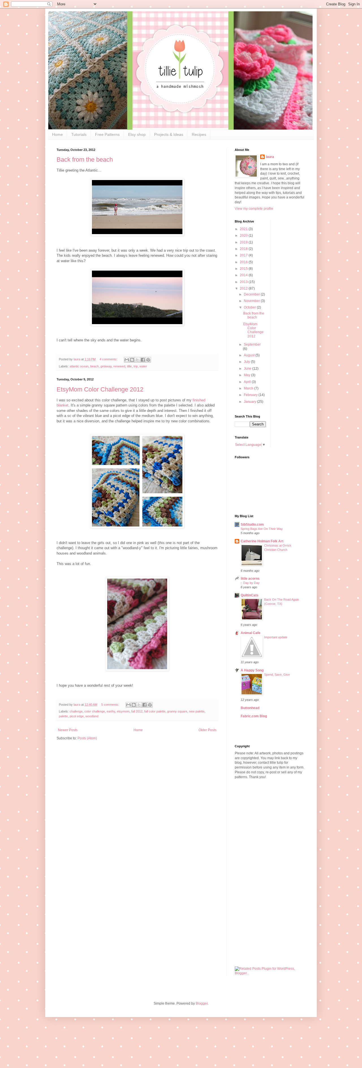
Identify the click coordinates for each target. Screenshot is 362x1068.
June (248, 369)
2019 (244, 242)
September (252, 344)
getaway (106, 366)
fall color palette (154, 711)
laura (270, 157)
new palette (196, 711)
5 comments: (110, 704)
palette (63, 716)
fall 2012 (137, 711)
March (249, 388)
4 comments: (109, 359)
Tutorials (79, 134)
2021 (244, 229)
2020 (244, 235)
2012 (244, 288)
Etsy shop (137, 134)
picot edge (77, 716)
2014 (244, 275)
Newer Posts (67, 730)
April (248, 382)
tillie (129, 366)
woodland (91, 716)
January (250, 402)
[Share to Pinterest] (148, 360)
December (252, 294)
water (143, 366)
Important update (275, 637)
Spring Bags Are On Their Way (262, 528)
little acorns (250, 579)
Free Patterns (107, 134)
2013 (244, 282)
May (247, 375)
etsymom (123, 711)
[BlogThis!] (132, 360)
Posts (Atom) (87, 738)
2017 (244, 255)
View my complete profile (254, 209)
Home (57, 134)
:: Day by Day (250, 583)
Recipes (199, 134)
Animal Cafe (250, 633)
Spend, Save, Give (277, 674)
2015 (244, 269)
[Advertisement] (270, 873)
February (251, 395)
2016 (244, 262)
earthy (111, 711)
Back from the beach (85, 159)
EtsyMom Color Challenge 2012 (100, 389)
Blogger (202, 1003)
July (247, 362)
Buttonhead (250, 708)
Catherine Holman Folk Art (262, 541)
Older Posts (207, 730)
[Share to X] (137, 360)
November (252, 301)
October (250, 307)
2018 (244, 249)
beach (94, 366)
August (249, 355)
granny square (177, 711)
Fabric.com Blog (254, 716)
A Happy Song (252, 670)
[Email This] (127, 360)
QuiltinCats (249, 595)
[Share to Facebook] (143, 360)
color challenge (94, 711)
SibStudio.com (252, 524)
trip (135, 366)
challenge (76, 711)
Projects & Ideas (168, 134)
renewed (119, 366)
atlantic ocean (79, 366)
